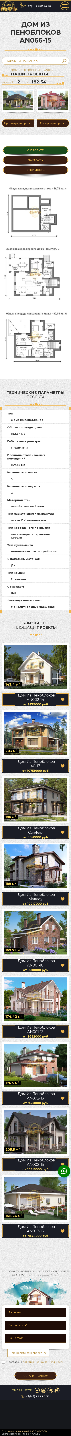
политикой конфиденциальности (43, 1361)
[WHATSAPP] (64, 1171)
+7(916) (39, 6)
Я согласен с (34, 1361)
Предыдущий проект (18, 123)
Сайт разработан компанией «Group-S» (21, 1434)
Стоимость (36, 170)
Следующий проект (53, 123)
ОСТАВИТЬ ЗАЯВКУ (35, 1375)
